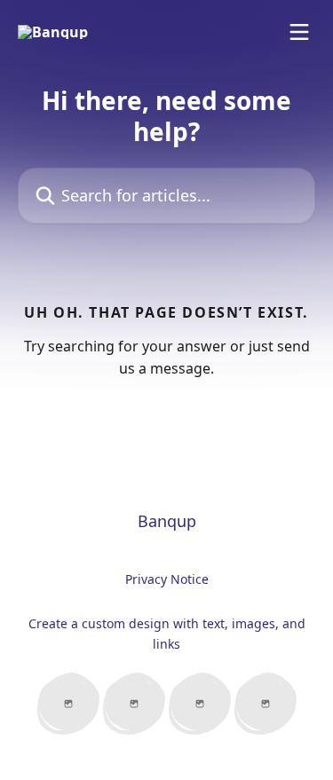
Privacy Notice (167, 579)
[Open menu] (299, 32)
